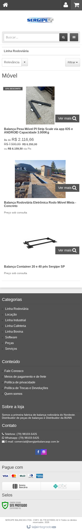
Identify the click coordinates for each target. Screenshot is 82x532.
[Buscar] (63, 37)
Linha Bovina (14, 331)
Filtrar (72, 62)
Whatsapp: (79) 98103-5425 (21, 437)
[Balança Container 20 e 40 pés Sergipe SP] (40, 250)
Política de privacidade (19, 382)
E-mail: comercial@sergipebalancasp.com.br (32, 441)
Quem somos (13, 393)
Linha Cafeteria (15, 325)
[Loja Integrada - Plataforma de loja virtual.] (41, 527)
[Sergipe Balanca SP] (41, 20)
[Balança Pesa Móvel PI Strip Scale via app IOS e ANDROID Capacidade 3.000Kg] (40, 119)
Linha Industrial (15, 320)
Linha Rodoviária (16, 51)
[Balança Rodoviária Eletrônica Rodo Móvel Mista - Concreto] (40, 188)
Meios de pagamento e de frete (25, 376)
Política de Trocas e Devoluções (26, 388)
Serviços (11, 348)
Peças (9, 343)
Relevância (11, 62)
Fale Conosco (13, 371)
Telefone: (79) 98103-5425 (20, 433)
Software (11, 337)
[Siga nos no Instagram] (44, 452)
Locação (11, 314)
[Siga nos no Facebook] (38, 452)
